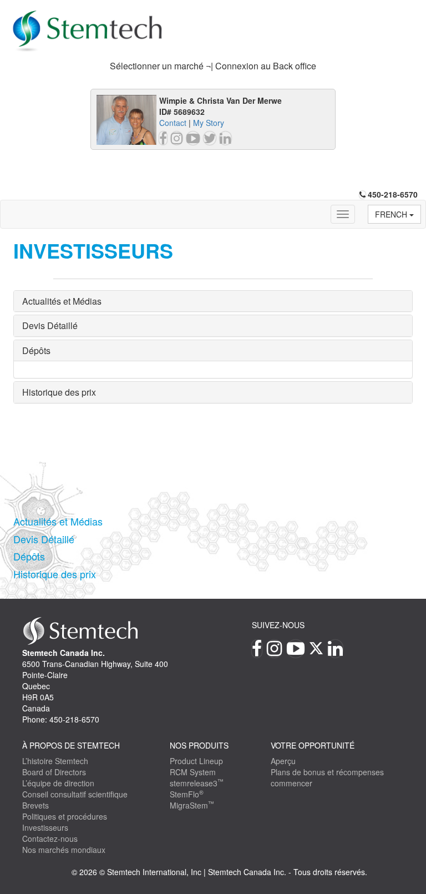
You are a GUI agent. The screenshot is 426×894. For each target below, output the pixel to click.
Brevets (35, 805)
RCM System (193, 771)
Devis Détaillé (50, 325)
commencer (291, 783)
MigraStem (192, 805)
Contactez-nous (50, 838)
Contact (172, 122)
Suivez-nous (278, 624)
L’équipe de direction (58, 783)
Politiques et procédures (64, 816)
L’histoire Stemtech (55, 760)
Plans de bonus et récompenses (327, 771)
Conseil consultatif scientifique (75, 794)
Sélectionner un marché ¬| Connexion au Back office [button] (213, 65)
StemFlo (187, 794)
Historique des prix (59, 392)
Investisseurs (45, 827)
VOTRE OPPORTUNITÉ (312, 745)
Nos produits (199, 745)
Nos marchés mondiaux (63, 849)
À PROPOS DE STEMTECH (71, 745)
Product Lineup (196, 760)
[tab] (213, 66)
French (392, 214)
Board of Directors (54, 771)
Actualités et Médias (62, 301)
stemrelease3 (197, 783)
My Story (208, 122)
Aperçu (283, 760)
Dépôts (36, 350)
